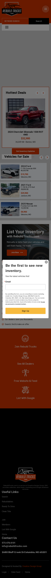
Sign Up (25, 310)
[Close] (46, 262)
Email (8, 282)
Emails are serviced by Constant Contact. (25, 303)
